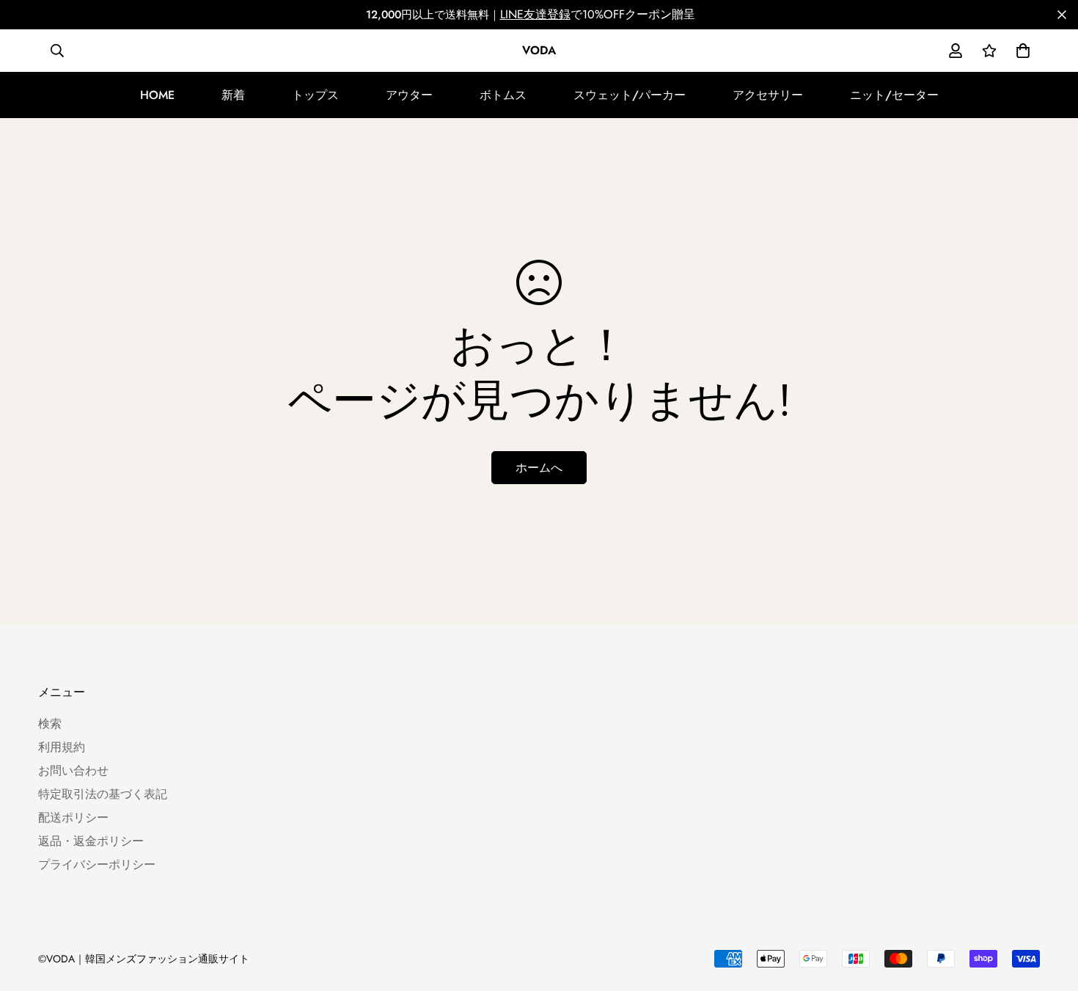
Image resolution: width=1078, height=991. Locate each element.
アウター (409, 95)
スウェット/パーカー (629, 95)
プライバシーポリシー (96, 864)
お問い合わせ (73, 770)
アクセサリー (768, 95)
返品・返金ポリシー (91, 841)
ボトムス (503, 95)
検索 (50, 723)
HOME (157, 95)
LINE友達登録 (535, 14)
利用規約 (61, 747)
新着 (233, 95)
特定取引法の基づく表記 (102, 794)
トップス (315, 95)
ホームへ (539, 467)
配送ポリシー (73, 817)
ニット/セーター (894, 95)
